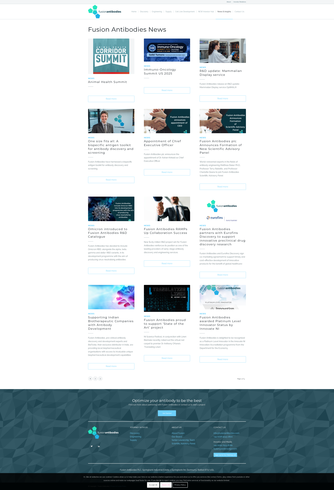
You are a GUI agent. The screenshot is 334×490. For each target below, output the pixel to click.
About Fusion (178, 433)
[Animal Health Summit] (111, 56)
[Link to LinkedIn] (98, 446)
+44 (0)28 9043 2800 (223, 436)
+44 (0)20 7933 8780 (223, 445)
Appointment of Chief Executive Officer (162, 143)
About (229, 2)
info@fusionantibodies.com (226, 433)
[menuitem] (228, 2)
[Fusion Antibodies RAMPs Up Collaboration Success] (167, 209)
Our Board (177, 436)
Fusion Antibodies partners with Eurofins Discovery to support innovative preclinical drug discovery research (223, 236)
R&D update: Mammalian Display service (221, 72)
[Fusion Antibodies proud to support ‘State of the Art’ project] (167, 298)
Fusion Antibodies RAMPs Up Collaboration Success (165, 231)
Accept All (153, 485)
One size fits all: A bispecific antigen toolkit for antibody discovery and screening (111, 146)
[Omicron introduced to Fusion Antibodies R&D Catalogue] (111, 209)
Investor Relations (240, 2)
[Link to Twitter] (91, 446)
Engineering (135, 436)
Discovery (135, 433)
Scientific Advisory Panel (183, 443)
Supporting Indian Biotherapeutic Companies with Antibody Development (111, 323)
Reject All (166, 485)
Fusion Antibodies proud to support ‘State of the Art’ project (165, 323)
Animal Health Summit (107, 82)
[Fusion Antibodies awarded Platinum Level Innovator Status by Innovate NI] (223, 297)
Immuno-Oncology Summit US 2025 (160, 71)
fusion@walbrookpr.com (225, 449)
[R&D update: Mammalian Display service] (223, 51)
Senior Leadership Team (183, 440)
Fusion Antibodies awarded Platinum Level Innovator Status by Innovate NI (220, 323)
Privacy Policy (180, 485)
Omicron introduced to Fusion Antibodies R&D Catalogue (107, 232)
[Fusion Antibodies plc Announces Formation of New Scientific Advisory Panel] (223, 121)
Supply (133, 440)
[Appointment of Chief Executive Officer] (167, 121)
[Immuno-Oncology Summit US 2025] (167, 50)
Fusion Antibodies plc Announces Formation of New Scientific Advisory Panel (221, 146)
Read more (111, 99)
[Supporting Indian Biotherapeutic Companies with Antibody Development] (111, 297)
